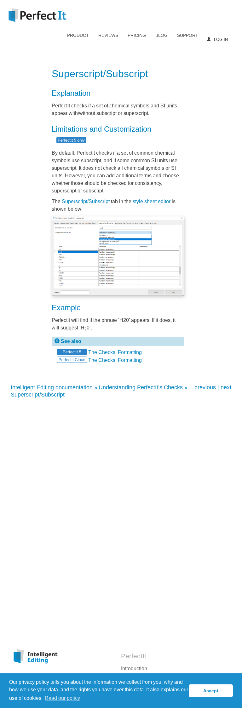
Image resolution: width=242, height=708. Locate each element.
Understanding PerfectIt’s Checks (141, 387)
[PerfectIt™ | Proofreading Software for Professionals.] (37, 15)
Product (78, 35)
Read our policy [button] (62, 698)
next (226, 387)
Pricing (137, 35)
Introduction (134, 668)
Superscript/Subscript (38, 394)
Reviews (108, 35)
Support (187, 35)
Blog (161, 35)
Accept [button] (210, 690)
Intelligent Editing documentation (52, 387)
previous (205, 387)
